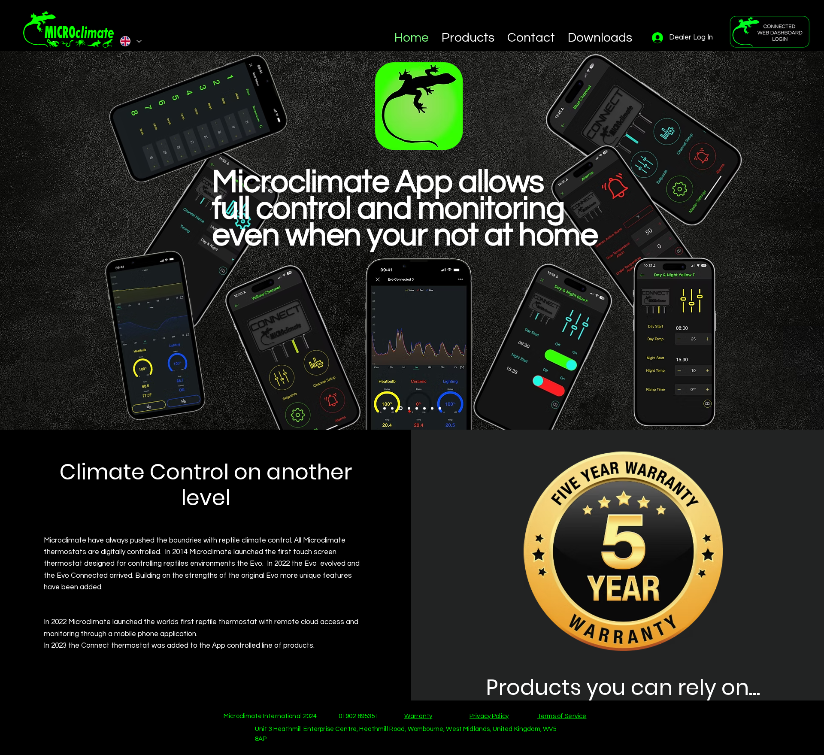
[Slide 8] (432, 408)
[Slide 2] (392, 408)
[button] (468, 37)
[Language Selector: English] (130, 41)
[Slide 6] (416, 408)
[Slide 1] (384, 408)
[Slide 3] (400, 408)
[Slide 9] (440, 408)
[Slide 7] (424, 408)
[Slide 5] (408, 408)
